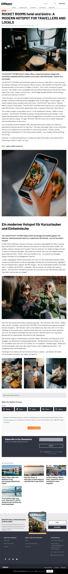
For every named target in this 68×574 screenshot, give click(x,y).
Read (57, 522)
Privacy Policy (55, 452)
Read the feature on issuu (12, 402)
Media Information (9, 543)
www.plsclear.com (11, 420)
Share (8, 409)
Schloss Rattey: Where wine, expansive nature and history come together (55, 480)
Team (26, 540)
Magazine (52, 7)
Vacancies (28, 546)
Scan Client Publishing (31, 543)
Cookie (56, 567)
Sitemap (63, 567)
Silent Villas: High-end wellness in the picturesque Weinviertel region (11, 480)
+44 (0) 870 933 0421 (58, 555)
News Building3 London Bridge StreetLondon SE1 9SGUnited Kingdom (57, 546)
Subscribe (62, 3)
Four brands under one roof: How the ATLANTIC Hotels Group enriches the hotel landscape (11, 501)
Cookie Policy (52, 453)
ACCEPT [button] (49, 571)
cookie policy (41, 571)
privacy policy (31, 571)
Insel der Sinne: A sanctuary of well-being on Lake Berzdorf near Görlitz (34, 479)
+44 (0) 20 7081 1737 (58, 552)
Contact (6, 546)
